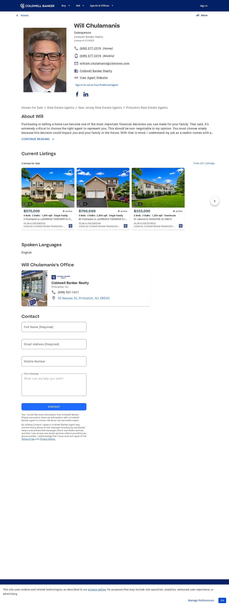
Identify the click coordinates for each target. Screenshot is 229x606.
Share (204, 15)
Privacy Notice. (47, 438)
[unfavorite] (70, 172)
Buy (64, 5)
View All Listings (204, 163)
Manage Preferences (201, 600)
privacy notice (97, 589)
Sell (78, 5)
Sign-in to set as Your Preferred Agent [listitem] (96, 84)
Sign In (204, 5)
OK (222, 600)
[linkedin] (86, 94)
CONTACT (54, 406)
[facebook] (77, 94)
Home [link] (24, 15)
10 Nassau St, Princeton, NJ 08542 (84, 298)
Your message (31, 373)
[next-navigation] (214, 201)
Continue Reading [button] (35, 139)
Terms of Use (28, 438)
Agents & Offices (99, 5)
